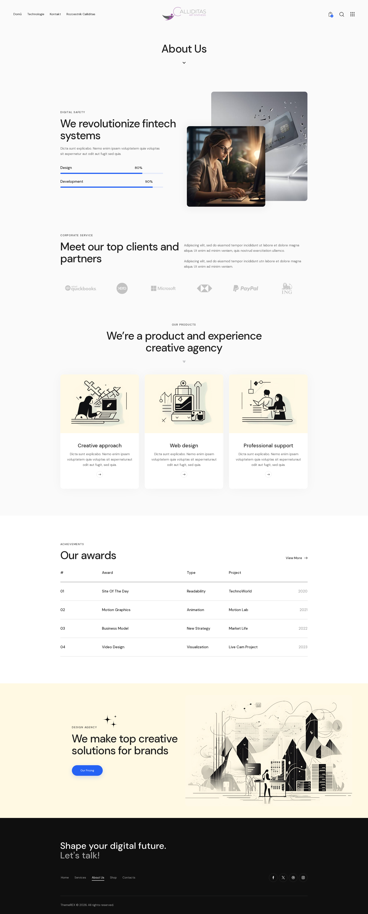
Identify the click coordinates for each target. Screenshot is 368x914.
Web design (184, 446)
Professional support (268, 446)
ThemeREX (67, 905)
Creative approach (100, 446)
